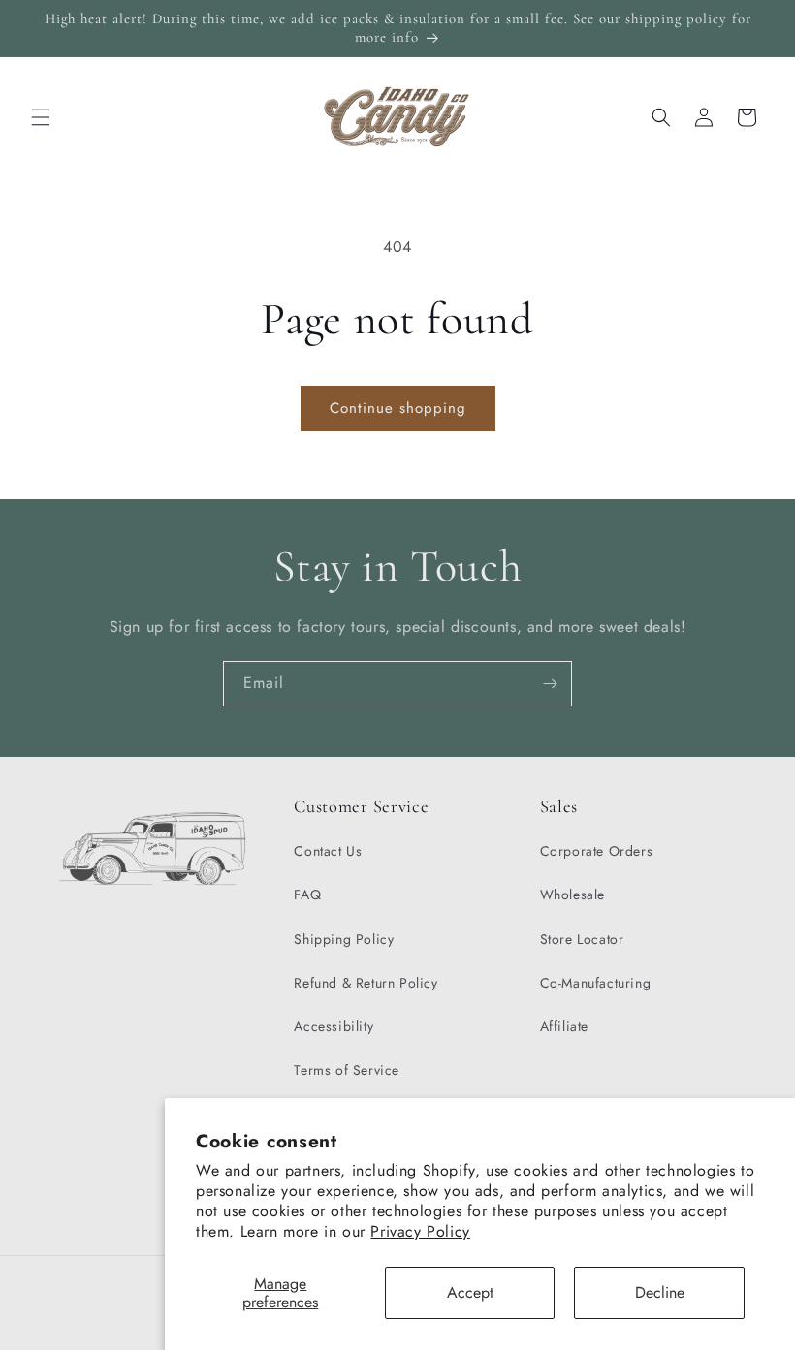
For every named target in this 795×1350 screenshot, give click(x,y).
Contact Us (328, 851)
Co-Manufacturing (596, 982)
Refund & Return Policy (365, 982)
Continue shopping (398, 408)
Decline (659, 1292)
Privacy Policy (419, 1231)
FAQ (307, 894)
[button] (40, 117)
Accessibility (333, 1026)
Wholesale (572, 894)
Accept (470, 1292)
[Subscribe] (549, 683)
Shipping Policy (344, 939)
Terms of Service (346, 1070)
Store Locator (582, 939)
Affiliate (564, 1026)
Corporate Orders (596, 851)
